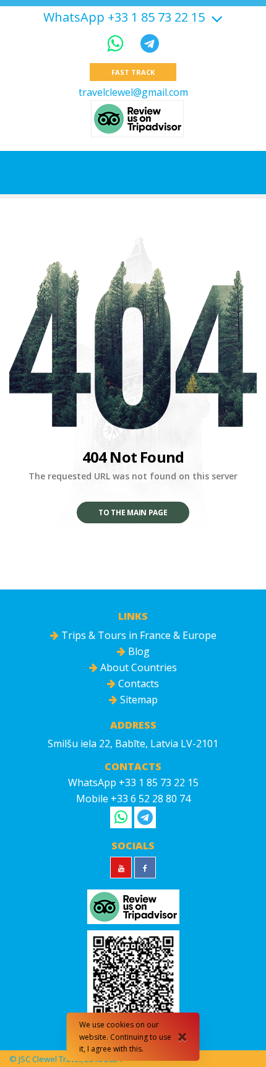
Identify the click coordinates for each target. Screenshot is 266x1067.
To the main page (132, 512)
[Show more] (215, 17)
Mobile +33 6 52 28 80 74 (133, 798)
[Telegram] (149, 43)
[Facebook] (145, 867)
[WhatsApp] (117, 43)
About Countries (137, 667)
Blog (138, 651)
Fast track (132, 72)
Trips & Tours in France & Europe (138, 635)
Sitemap (138, 699)
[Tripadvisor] (137, 118)
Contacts (137, 683)
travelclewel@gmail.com (133, 92)
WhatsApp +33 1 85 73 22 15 (124, 17)
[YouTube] (121, 867)
